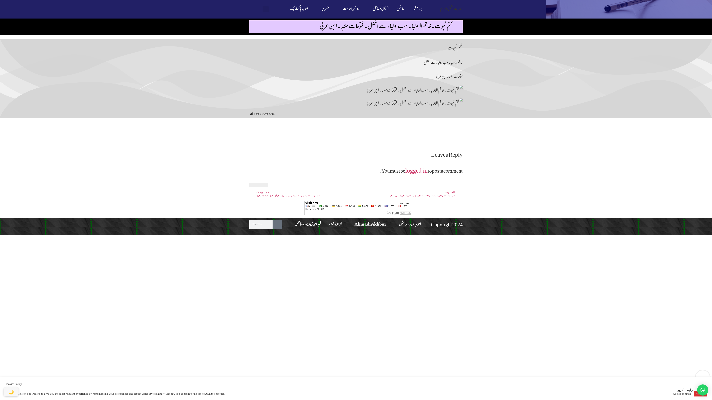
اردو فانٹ (335, 225)
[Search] (277, 224)
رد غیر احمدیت (351, 9)
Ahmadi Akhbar (370, 225)
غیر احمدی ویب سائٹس (308, 225)
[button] (266, 9)
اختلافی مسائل (381, 9)
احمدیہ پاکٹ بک (299, 9)
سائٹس (401, 9)
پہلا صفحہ (417, 9)
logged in (416, 170)
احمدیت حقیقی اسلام (451, 9)
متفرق (325, 9)
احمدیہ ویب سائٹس (410, 225)
